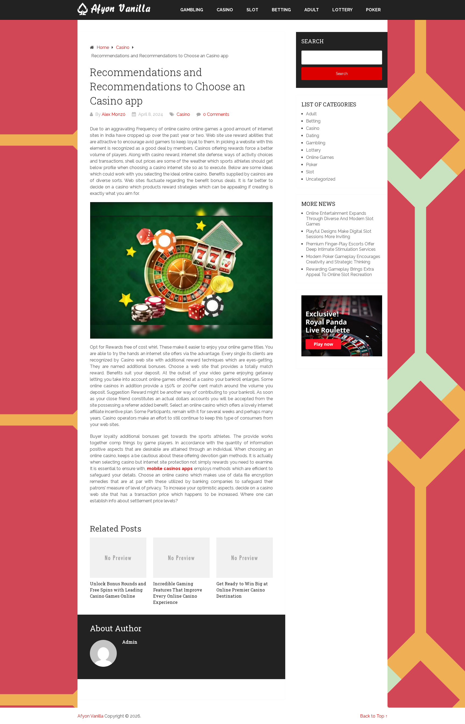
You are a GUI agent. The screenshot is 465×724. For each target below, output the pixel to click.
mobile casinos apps (170, 468)
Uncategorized (320, 179)
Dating (312, 135)
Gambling (191, 9)
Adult (311, 9)
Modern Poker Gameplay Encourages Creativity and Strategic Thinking (343, 259)
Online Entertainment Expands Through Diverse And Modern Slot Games (340, 219)
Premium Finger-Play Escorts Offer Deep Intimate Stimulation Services (341, 246)
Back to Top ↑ (374, 716)
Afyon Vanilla (90, 716)
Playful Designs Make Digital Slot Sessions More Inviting (338, 234)
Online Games (320, 157)
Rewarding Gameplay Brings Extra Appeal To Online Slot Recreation (340, 272)
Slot (252, 9)
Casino (225, 9)
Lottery (342, 9)
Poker (373, 9)
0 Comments (216, 114)
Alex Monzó (113, 114)
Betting (281, 9)
